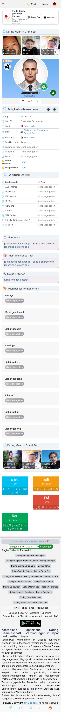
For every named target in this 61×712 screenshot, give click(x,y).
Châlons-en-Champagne (36, 130)
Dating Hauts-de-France (19, 581)
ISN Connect (30, 702)
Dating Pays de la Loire (30, 597)
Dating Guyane (51, 576)
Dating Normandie (49, 587)
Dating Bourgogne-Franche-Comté (22, 560)
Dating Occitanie (44, 592)
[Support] (50, 708)
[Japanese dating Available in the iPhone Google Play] (30, 621)
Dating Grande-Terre (12, 576)
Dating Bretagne (47, 560)
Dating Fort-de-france (22, 571)
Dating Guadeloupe (33, 576)
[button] (3, 3)
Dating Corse (44, 566)
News (16, 607)
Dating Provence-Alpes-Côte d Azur (30, 602)
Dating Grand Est (42, 571)
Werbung (34, 612)
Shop (32, 607)
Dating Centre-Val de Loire (23, 566)
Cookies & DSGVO (18, 612)
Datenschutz (9, 616)
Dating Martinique (31, 587)
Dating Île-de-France (43, 581)
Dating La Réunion (11, 587)
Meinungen (42, 607)
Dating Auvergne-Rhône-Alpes (30, 555)
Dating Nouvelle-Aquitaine (21, 592)
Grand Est (29, 133)
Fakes (24, 607)
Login (45, 4)
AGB (20, 616)
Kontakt (48, 616)
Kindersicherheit (33, 616)
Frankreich (29, 126)
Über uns (46, 612)
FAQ (56, 616)
